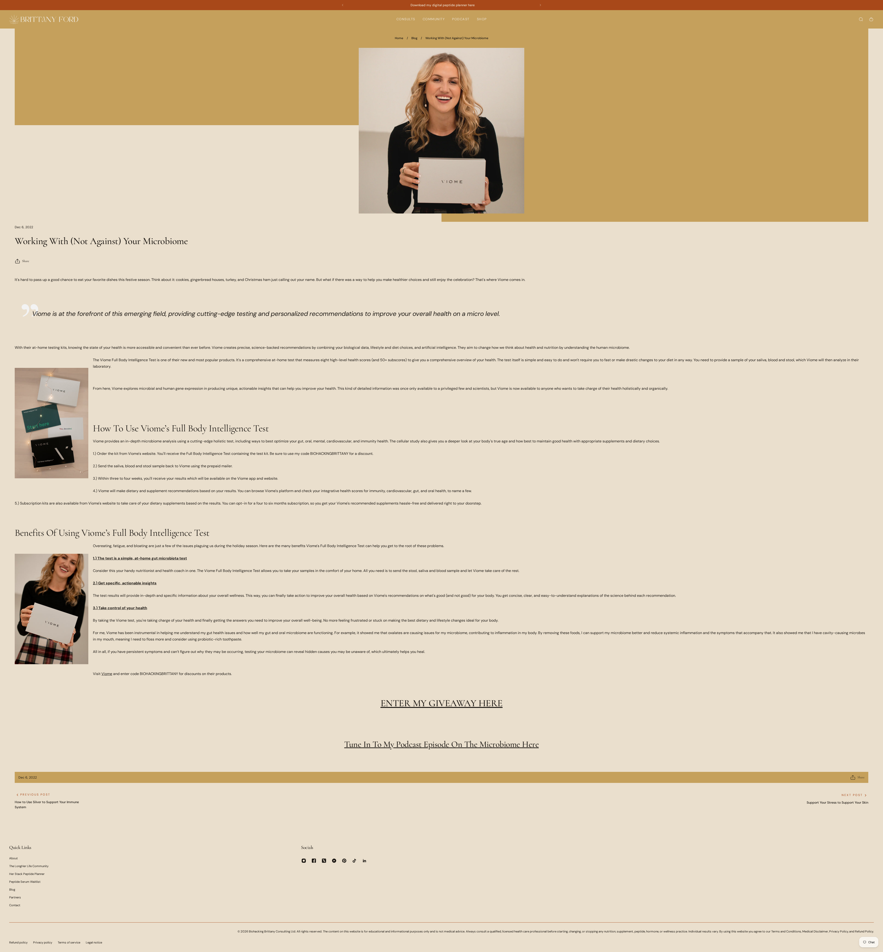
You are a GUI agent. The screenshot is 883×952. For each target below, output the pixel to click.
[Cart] (871, 19)
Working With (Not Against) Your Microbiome (456, 38)
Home (399, 38)
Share (25, 261)
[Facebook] (314, 861)
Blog (414, 38)
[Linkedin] (364, 861)
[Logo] (43, 19)
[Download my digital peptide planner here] (442, 5)
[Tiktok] (354, 861)
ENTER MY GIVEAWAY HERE (442, 703)
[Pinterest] (344, 861)
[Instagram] (304, 861)
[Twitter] (324, 861)
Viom (105, 673)
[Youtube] (334, 861)
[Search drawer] (861, 19)
